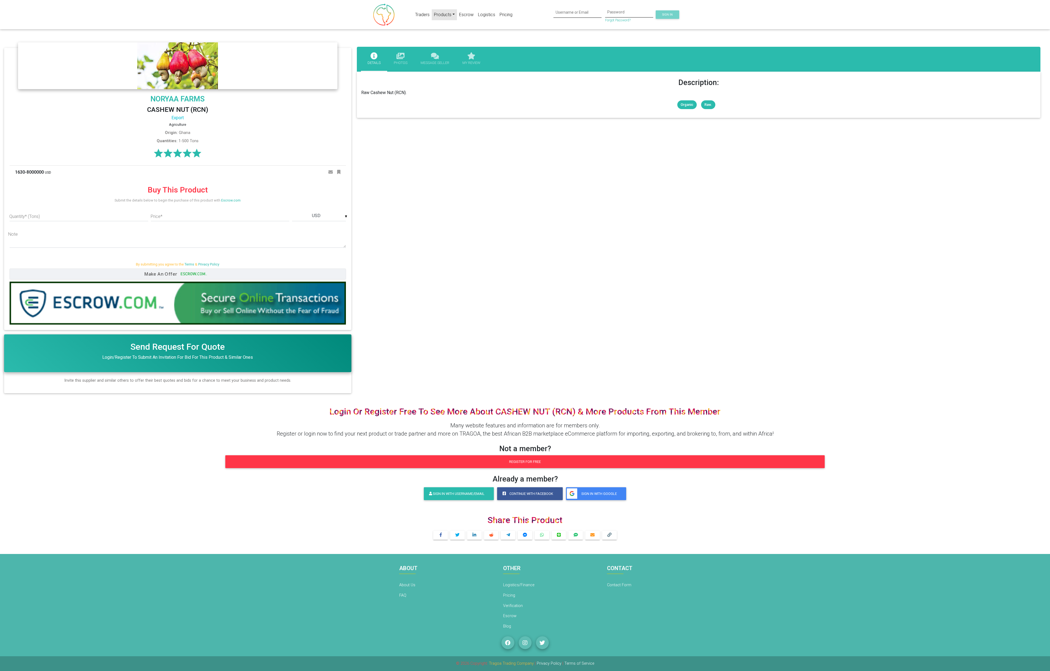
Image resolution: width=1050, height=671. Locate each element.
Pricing (506, 14)
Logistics (486, 14)
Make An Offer (161, 274)
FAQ (402, 595)
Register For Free (525, 462)
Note (13, 234)
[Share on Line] (559, 535)
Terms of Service (579, 663)
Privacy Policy (208, 264)
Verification (513, 605)
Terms (189, 264)
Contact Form (619, 585)
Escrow (466, 14)
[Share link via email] (592, 535)
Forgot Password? (618, 20)
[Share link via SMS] (575, 535)
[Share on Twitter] (457, 535)
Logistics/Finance (518, 585)
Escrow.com (231, 200)
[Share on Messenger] (525, 535)
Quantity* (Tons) (24, 216)
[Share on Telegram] (508, 535)
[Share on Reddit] (491, 535)
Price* (156, 216)
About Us (407, 585)
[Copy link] (609, 535)
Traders (422, 14)
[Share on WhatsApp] (542, 535)
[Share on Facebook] (440, 535)
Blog (507, 626)
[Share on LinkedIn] (474, 535)
